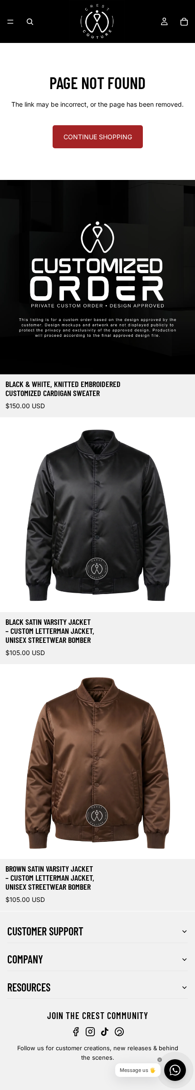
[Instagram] (90, 1032)
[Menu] (10, 21)
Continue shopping (97, 137)
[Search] (30, 22)
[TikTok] (105, 1032)
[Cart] (184, 22)
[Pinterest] (119, 1032)
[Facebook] (76, 1032)
